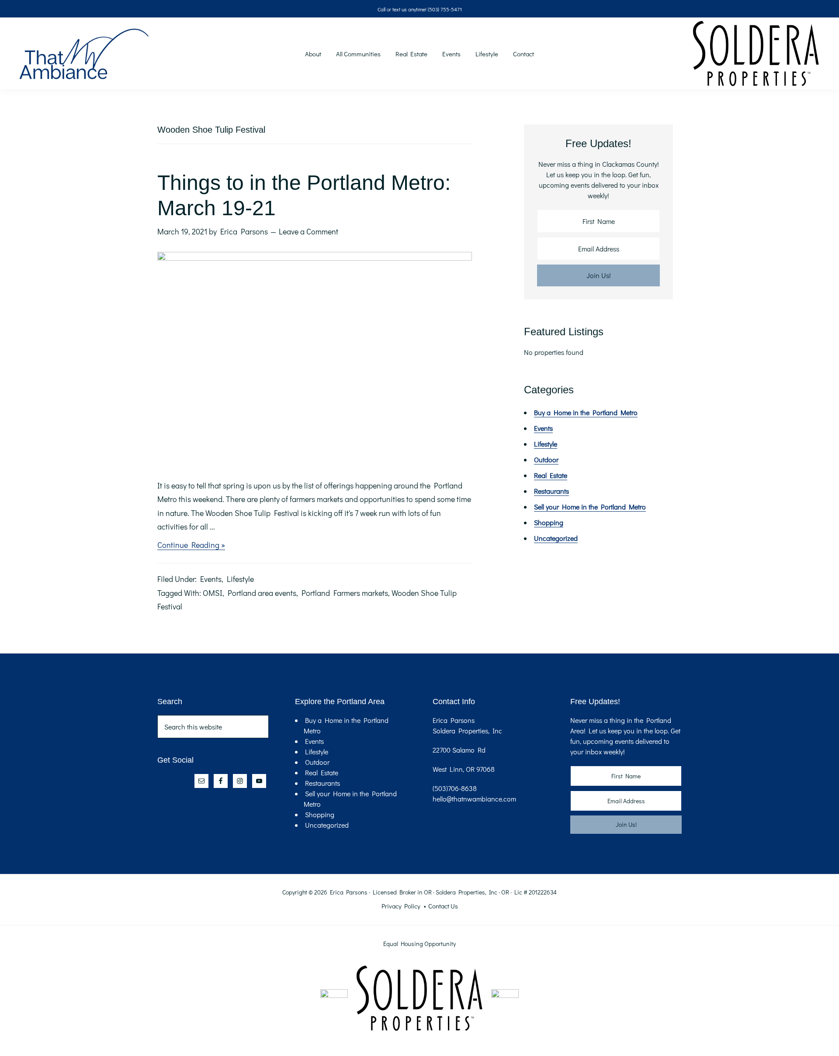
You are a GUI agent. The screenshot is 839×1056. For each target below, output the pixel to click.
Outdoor (546, 459)
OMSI (212, 593)
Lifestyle (240, 579)
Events (211, 579)
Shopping (548, 522)
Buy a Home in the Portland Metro (586, 412)
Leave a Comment (308, 231)
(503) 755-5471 (445, 9)
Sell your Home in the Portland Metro (590, 506)
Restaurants (551, 490)
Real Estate (550, 475)
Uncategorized (556, 538)
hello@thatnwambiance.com (474, 798)
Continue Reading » (191, 545)
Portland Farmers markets (345, 593)
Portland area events (262, 593)
